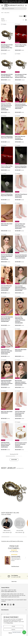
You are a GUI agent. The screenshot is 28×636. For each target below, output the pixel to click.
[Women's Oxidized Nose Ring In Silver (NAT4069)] (7, 126)
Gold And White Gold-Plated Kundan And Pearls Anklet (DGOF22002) (20, 414)
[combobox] (14, 8)
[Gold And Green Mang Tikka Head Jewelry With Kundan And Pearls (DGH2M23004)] (7, 370)
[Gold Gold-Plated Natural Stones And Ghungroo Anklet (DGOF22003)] (7, 432)
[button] (3, 558)
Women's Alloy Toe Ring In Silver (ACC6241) (20, 45)
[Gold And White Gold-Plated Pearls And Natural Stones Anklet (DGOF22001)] (21, 213)
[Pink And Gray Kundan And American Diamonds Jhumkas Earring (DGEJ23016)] (21, 93)
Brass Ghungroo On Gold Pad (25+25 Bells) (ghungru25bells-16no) (7, 46)
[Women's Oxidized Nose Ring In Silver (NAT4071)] (21, 155)
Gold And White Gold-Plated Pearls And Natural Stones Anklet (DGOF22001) (20, 226)
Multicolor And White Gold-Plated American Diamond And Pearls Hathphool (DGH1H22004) (6, 106)
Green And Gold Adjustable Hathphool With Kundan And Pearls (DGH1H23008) (20, 288)
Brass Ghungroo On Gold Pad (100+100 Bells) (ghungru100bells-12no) (7, 76)
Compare (21, 16)
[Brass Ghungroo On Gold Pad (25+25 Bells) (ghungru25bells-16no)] (7, 34)
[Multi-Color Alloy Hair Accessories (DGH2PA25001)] (21, 126)
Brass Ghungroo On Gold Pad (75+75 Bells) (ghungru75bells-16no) (21, 76)
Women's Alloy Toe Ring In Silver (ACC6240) (6, 166)
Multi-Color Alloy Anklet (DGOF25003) (6, 412)
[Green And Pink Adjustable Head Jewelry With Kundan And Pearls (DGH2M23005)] (21, 306)
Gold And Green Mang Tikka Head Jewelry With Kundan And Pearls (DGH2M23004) (6, 382)
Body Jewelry (7, 12)
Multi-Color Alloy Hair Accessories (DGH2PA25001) (20, 138)
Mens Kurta (7, 530)
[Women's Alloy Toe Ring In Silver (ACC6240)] (7, 155)
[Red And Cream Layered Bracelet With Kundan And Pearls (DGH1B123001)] (21, 432)
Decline (13, 629)
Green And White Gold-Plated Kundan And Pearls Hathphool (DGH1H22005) (6, 288)
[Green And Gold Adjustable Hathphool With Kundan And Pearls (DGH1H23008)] (21, 275)
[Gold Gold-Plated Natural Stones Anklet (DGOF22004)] (21, 184)
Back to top (14, 581)
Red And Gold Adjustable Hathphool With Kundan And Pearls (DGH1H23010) (7, 257)
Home (2, 12)
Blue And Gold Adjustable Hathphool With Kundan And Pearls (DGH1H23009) (20, 383)
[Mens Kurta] (7, 523)
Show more (14, 459)
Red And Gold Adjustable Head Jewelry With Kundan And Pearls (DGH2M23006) (7, 319)
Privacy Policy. (9, 622)
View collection (18, 532)
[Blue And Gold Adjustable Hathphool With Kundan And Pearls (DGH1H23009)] (21, 370)
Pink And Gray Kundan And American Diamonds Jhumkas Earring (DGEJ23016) (21, 106)
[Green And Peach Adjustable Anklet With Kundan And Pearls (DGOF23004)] (7, 339)
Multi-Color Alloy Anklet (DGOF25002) (6, 224)
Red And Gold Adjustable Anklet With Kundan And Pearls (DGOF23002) (21, 256)
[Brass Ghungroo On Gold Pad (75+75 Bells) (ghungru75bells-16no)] (21, 64)
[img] (14, 550)
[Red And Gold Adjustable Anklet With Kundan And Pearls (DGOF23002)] (21, 244)
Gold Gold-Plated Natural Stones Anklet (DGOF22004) (21, 196)
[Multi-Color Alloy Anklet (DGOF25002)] (7, 213)
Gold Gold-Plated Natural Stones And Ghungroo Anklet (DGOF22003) (5, 445)
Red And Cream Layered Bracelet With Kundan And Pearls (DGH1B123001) (21, 445)
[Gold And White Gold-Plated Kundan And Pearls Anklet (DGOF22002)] (21, 401)
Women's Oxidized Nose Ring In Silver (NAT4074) (7, 195)
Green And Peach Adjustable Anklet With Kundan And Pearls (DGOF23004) (6, 351)
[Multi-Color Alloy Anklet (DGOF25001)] (21, 339)
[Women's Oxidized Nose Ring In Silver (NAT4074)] (7, 183)
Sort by (2, 18)
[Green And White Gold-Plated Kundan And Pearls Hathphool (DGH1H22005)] (7, 275)
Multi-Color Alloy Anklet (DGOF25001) (20, 350)
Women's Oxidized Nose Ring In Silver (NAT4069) (7, 137)
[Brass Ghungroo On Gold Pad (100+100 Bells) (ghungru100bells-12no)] (7, 64)
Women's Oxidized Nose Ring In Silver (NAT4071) (21, 167)
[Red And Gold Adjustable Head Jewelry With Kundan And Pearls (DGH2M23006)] (7, 306)
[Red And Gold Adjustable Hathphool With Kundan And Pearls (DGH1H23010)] (7, 244)
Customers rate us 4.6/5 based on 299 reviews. (12, 541)
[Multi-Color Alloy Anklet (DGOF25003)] (7, 401)
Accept (13, 626)
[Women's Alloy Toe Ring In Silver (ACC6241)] (21, 34)
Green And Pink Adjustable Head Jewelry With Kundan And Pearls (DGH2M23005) (20, 320)
